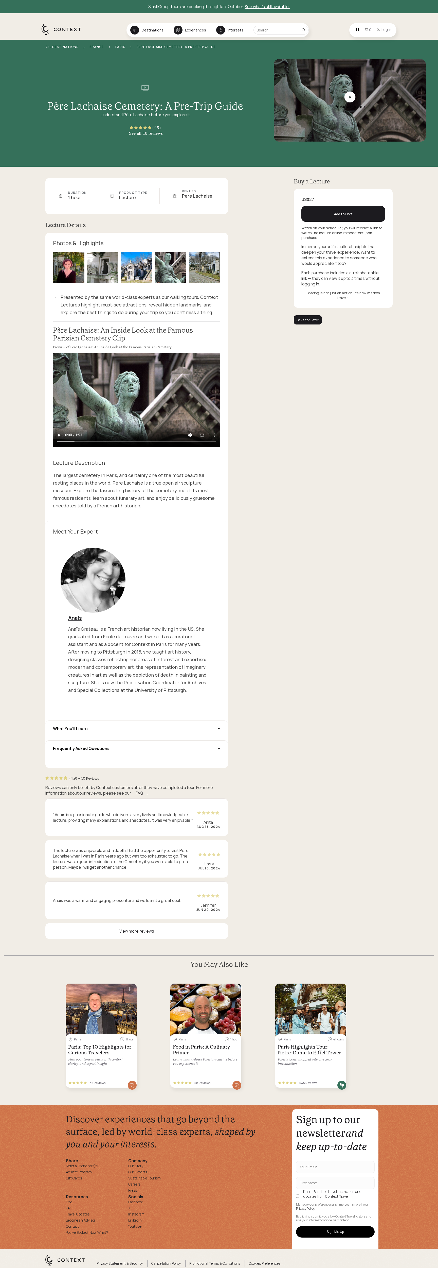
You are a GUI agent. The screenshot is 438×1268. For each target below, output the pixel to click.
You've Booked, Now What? (87, 1232)
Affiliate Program (79, 1172)
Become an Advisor (80, 1220)
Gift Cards (74, 1178)
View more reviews (136, 931)
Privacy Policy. (305, 1209)
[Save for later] (129, 989)
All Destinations (62, 47)
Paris (120, 47)
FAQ (139, 793)
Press (132, 1190)
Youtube (134, 1226)
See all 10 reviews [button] (146, 133)
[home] (64, 34)
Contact (72, 1226)
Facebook (135, 1202)
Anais (75, 617)
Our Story (135, 1165)
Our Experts (137, 1172)
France (97, 47)
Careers (134, 1184)
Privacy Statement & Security (120, 1263)
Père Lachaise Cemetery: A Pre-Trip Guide (176, 47)
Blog (69, 1202)
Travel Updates (77, 1214)
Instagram (136, 1214)
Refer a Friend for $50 (83, 1165)
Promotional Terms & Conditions (214, 1263)
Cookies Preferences (264, 1263)
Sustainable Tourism (144, 1178)
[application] (136, 400)
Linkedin (135, 1220)
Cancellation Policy (166, 1263)
